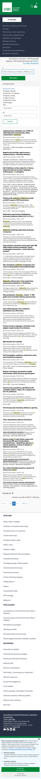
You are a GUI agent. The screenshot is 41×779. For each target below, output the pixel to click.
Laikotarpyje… (8, 102)
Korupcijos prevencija (10, 558)
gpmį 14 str (21, 482)
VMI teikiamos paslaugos (12, 625)
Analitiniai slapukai (10, 761)
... (7, 503)
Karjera (5, 586)
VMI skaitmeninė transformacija (14, 634)
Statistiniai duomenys (11, 572)
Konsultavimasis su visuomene (14, 531)
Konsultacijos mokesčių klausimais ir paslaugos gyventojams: (20, 716)
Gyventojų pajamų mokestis (27, 366)
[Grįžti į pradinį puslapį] (2, 68)
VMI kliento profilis (10, 629)
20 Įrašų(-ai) (6, 493)
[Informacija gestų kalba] (32, 7)
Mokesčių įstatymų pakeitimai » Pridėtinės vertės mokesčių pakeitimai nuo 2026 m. (20, 193)
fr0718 (16, 459)
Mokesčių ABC (8, 663)
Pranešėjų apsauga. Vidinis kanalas (15, 563)
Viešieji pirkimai (8, 582)
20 (14, 503)
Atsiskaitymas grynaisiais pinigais (15, 654)
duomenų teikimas (12, 432)
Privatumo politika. (27, 750)
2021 (8, 211)
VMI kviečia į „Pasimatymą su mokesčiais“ (18, 672)
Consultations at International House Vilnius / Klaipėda (19, 612)
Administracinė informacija (13, 568)
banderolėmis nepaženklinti (10, 461)
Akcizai (20, 184)
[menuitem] (14, 26)
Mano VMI (16, 727)
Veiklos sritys (8, 545)
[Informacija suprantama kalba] (35, 7)
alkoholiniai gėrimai (23, 459)
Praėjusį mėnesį (8, 98)
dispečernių (20, 432)
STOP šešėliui (8, 686)
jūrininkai (9, 482)
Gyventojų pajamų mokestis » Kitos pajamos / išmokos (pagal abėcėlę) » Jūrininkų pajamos (20, 486)
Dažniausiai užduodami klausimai (15, 658)
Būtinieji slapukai (9, 753)
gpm (5, 482)
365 (24, 503)
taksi (5, 432)
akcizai (5, 459)
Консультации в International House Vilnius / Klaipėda (19, 619)
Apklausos (7, 600)
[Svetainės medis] (36, 3)
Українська (34, 63)
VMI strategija (8, 595)
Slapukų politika (14, 750)
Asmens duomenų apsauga (13, 577)
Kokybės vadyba (9, 549)
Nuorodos (6, 705)
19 (10, 503)
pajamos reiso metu (29, 482)
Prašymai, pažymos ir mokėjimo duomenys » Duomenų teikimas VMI (17, 435)
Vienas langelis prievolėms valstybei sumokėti (19, 638)
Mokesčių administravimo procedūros (16, 554)
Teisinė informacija (10, 535)
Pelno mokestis (8, 368)
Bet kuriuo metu (9, 89)
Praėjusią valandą (9, 91)
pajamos (15, 482)
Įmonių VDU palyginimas (12, 682)
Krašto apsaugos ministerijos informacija (18, 691)
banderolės (11, 459)
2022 (8, 384)
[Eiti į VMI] (11, 7)
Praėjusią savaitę (9, 95)
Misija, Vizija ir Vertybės (11, 522)
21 (17, 503)
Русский (26, 63)
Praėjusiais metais (9, 100)
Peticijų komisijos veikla (11, 540)
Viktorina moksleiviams (11, 668)
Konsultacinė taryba (10, 591)
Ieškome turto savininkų (12, 700)
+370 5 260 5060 (9, 719)
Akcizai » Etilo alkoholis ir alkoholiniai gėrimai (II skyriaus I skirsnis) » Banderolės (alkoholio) (19, 464)
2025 (8, 184)
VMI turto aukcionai (10, 677)
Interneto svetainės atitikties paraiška (17, 695)
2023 (8, 404)
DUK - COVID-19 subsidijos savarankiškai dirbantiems (18, 148)
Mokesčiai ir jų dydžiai (11, 649)
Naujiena (22, 211)
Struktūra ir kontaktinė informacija (15, 526)
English (35, 61)
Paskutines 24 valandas (11, 93)
